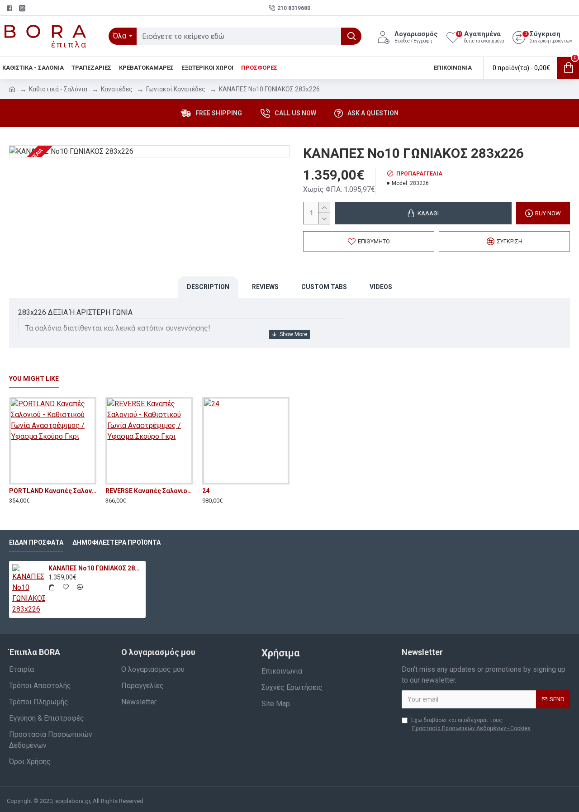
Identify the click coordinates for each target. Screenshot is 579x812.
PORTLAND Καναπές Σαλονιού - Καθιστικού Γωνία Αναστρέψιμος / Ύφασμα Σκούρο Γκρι (52, 490)
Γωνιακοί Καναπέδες (175, 89)
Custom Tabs (324, 286)
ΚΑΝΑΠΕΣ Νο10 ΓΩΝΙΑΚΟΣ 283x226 (95, 568)
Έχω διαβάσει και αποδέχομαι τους (471, 724)
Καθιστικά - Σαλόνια (58, 89)
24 (205, 490)
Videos (381, 286)
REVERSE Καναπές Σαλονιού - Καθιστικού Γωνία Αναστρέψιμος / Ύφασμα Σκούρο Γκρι (149, 490)
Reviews (265, 286)
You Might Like (34, 378)
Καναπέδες (117, 89)
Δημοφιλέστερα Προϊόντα (116, 542)
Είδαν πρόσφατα (36, 542)
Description (208, 286)
